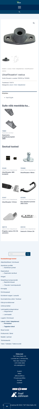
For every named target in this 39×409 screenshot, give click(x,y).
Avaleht (19, 371)
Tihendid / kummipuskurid (12, 285)
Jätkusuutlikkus (19, 376)
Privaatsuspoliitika (19, 378)
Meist (19, 373)
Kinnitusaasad (5, 292)
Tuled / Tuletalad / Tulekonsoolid (11, 344)
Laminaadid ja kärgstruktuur (9, 309)
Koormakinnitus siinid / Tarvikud (11, 299)
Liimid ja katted (5, 306)
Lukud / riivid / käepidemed (10, 321)
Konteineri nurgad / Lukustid (10, 295)
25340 (4, 168)
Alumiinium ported (10, 267)
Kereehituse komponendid (9, 280)
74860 (4, 131)
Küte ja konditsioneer (7, 302)
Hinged (3, 276)
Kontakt (19, 380)
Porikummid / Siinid (7, 333)
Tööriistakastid (5, 340)
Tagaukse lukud (9, 326)
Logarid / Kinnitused (7, 318)
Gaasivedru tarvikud (10, 273)
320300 (23, 197)
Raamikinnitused (9, 282)
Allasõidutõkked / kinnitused (10, 262)
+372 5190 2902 (19, 363)
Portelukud (7, 323)
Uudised (19, 382)
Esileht (4, 68)
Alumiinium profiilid (7, 265)
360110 (4, 227)
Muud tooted (5, 330)
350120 (22, 227)
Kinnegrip (4, 288)
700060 (22, 168)
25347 (4, 197)
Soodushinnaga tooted (8, 259)
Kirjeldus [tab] (5, 93)
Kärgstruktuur (8, 311)
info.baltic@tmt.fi (19, 365)
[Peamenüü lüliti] (19, 7)
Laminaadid (7, 314)
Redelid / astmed (6, 337)
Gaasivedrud (5, 271)
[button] (19, 12)
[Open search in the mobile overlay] (19, 254)
